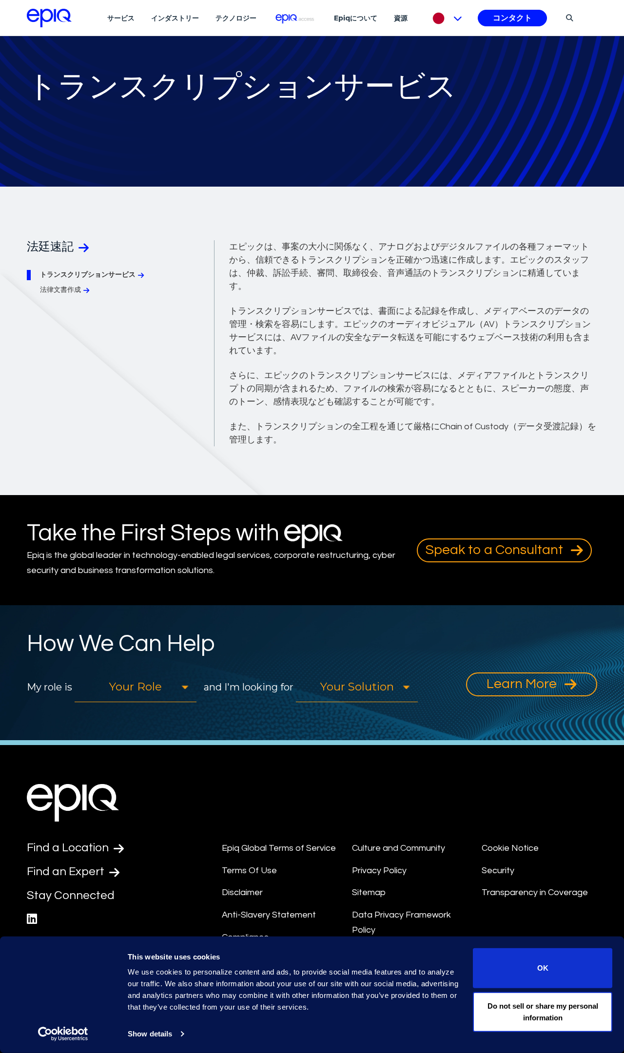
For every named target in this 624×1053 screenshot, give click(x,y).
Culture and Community (398, 848)
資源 (401, 18)
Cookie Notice (510, 848)
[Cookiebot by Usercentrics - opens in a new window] (63, 1034)
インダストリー (175, 18)
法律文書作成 (60, 290)
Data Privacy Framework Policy (401, 922)
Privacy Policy (379, 870)
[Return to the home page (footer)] (49, 18)
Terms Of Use (249, 870)
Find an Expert (67, 871)
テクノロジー (235, 18)
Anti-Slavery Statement (269, 914)
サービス (121, 18)
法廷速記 (51, 247)
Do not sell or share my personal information (543, 1011)
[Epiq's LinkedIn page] (32, 919)
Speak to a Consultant (496, 550)
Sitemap (369, 892)
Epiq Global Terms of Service (279, 848)
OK (542, 968)
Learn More (523, 684)
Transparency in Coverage (535, 892)
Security (498, 870)
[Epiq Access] (295, 18)
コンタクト (512, 18)
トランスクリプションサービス (88, 274)
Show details (150, 1034)
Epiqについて (355, 18)
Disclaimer (242, 892)
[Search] (568, 17)
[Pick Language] (445, 18)
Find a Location (69, 848)
